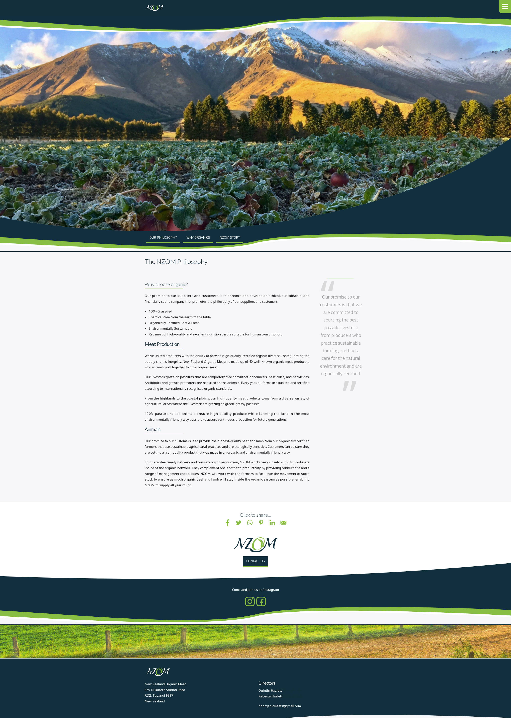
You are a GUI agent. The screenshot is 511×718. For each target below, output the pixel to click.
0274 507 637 (292, 690)
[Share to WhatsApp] (250, 522)
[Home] (154, 8)
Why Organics (198, 237)
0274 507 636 (293, 696)
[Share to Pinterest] (261, 522)
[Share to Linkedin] (272, 522)
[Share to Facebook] (227, 522)
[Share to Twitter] (239, 522)
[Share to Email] (283, 522)
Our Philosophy (163, 237)
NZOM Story (230, 237)
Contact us (255, 561)
